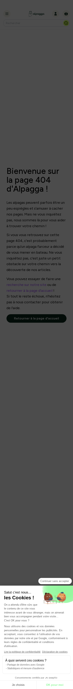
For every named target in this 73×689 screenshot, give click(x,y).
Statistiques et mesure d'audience (25, 668)
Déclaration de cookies (55, 651)
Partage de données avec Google (25, 664)
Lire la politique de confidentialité (22, 651)
